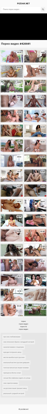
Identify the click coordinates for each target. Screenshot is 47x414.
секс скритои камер (10, 383)
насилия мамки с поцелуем (13, 347)
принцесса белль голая (12, 373)
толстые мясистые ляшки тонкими (16, 367)
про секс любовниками (11, 336)
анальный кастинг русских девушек (16, 362)
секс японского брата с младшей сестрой (18, 342)
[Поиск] (43, 9)
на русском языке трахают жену (15, 388)
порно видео (23, 324)
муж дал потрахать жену (12, 352)
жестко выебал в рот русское (14, 357)
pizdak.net (23, 3)
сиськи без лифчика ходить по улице (16, 378)
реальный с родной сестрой (13, 393)
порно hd (23, 326)
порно (23, 321)
